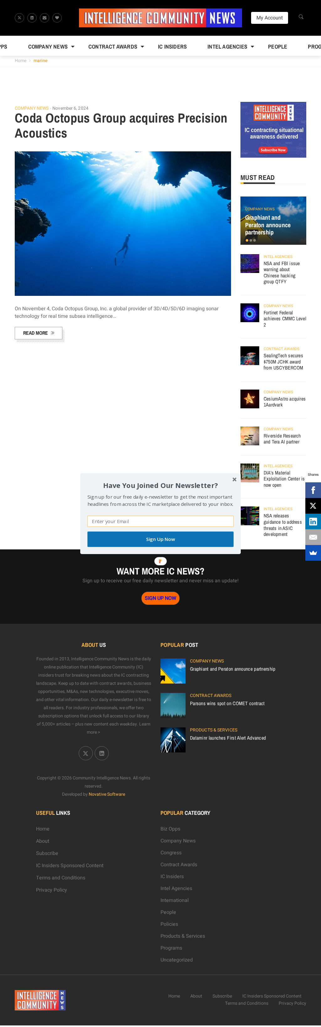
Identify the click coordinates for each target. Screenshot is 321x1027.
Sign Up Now (160, 539)
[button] (160, 485)
